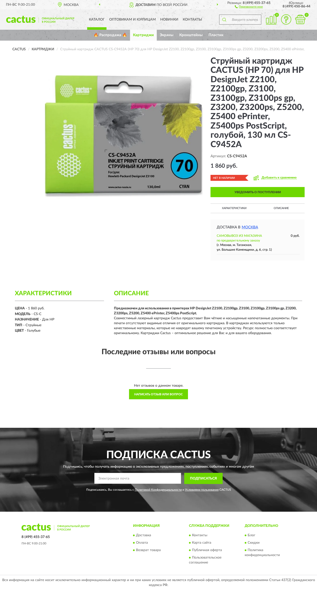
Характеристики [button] (234, 208)
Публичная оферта (207, 550)
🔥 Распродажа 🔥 (110, 35)
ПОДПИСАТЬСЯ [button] (203, 478)
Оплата (142, 543)
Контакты (192, 19)
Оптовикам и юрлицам (132, 19)
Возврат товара (148, 550)
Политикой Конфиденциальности (158, 489)
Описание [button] (281, 208)
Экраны (166, 35)
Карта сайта (201, 543)
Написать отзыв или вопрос (158, 394)
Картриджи (143, 35)
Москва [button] (250, 227)
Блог (251, 535)
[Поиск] (224, 20)
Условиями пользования (202, 489)
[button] (249, 6)
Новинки (169, 19)
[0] (300, 19)
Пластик (216, 35)
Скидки (254, 543)
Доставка (143, 535)
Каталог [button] (97, 19)
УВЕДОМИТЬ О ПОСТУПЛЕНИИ (258, 192)
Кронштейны (191, 35)
